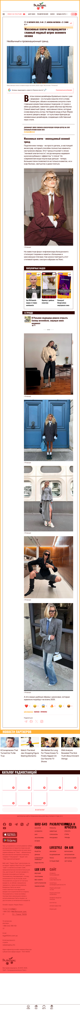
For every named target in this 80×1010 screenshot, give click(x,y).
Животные (53, 831)
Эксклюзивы (39, 838)
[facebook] (31, 721)
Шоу (36, 834)
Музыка (37, 841)
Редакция (53, 909)
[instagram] (10, 824)
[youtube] (4, 828)
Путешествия (54, 861)
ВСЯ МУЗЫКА (68, 851)
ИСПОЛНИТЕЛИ (69, 855)
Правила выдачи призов (55, 898)
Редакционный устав (55, 889)
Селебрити (38, 831)
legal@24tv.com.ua (10, 935)
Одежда (37, 712)
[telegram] (26, 721)
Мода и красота (63, 14)
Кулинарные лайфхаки (39, 858)
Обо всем (53, 851)
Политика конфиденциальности (56, 884)
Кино (52, 14)
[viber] (42, 721)
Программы (39, 876)
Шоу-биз (31, 14)
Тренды (67, 837)
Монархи (38, 828)
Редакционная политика (55, 893)
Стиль (66, 834)
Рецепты (38, 851)
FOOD (38, 847)
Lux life (40, 869)
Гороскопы (54, 834)
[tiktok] (28, 824)
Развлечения (42, 14)
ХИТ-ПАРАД (68, 861)
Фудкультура (39, 863)
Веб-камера (39, 880)
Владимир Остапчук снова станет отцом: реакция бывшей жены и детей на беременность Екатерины (50, 320)
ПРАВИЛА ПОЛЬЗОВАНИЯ (54, 874)
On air (68, 847)
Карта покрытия (40, 883)
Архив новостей (55, 906)
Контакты (53, 903)
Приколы (44, 712)
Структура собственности (55, 879)
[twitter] (36, 721)
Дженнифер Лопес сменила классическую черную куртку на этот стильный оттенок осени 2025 (47, 128)
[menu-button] (4, 14)
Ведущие (38, 873)
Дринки (37, 855)
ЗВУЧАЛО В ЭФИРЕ (70, 858)
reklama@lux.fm (9, 945)
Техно (52, 858)
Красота (67, 831)
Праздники (53, 838)
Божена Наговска (54, 22)
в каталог (40, 810)
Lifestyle (56, 847)
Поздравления (55, 855)
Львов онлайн (40, 886)
